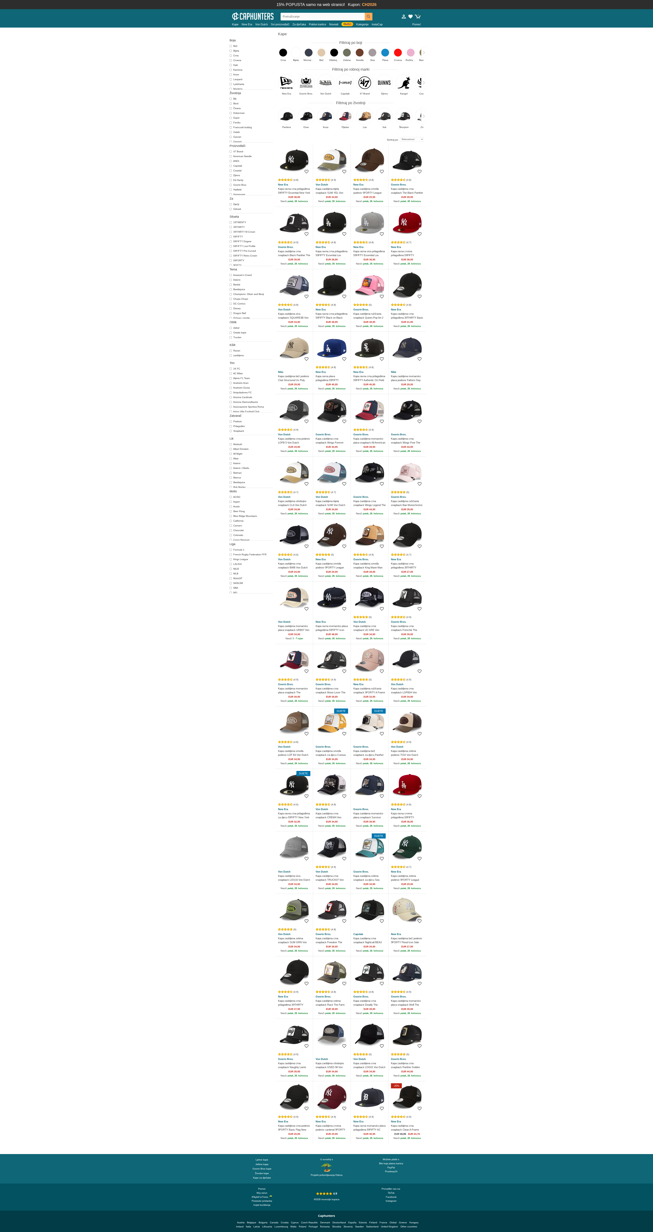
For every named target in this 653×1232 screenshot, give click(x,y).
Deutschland (339, 1222)
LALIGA (237, 564)
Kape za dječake (262, 1177)
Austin (236, 506)
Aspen (236, 501)
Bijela (236, 50)
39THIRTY (239, 227)
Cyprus (295, 1222)
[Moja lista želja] (410, 16)
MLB (235, 573)
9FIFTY (237, 265)
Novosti (333, 24)
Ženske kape (262, 1173)
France (383, 1222)
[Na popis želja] (306, 171)
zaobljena (238, 355)
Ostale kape (239, 332)
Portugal (313, 1226)
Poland (302, 1226)
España (352, 1222)
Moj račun (262, 1192)
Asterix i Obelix (241, 468)
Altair (236, 458)
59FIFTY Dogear (242, 241)
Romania (325, 1226)
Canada (274, 1222)
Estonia (363, 1222)
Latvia (256, 1226)
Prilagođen (239, 426)
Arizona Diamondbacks (245, 402)
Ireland (240, 1226)
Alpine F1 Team (241, 378)
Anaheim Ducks (241, 387)
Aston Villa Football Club (246, 411)
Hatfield (237, 189)
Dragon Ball (239, 313)
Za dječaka (299, 24)
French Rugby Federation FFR (249, 554)
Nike (280, 372)
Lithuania (267, 1226)
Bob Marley (239, 487)
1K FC (236, 368)
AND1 (236, 161)
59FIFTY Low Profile (244, 246)
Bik (235, 98)
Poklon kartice (317, 24)
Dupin (236, 117)
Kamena (237, 69)
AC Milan (238, 373)
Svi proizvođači (280, 24)
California (238, 520)
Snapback (238, 431)
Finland (373, 1222)
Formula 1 (238, 549)
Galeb (236, 132)
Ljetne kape (262, 1159)
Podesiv (237, 421)
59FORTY (238, 260)
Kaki (235, 65)
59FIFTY (238, 236)
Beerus (237, 477)
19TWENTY (239, 222)
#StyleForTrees (261, 1197)
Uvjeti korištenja (261, 1205)
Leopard (237, 79)
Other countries (408, 1226)
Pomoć (416, 24)
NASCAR (238, 583)
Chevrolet (238, 530)
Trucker (237, 337)
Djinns (236, 175)
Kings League (240, 559)
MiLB (236, 568)
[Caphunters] (262, 16)
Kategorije (362, 24)
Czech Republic (309, 1222)
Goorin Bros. (240, 184)
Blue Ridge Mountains (245, 516)
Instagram (391, 1200)
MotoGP (237, 578)
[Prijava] (404, 16)
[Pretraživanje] (368, 16)
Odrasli (237, 209)
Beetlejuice (239, 289)
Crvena (237, 60)
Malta (293, 1226)
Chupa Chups (240, 298)
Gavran (237, 136)
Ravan (236, 350)
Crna (236, 55)
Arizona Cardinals (242, 397)
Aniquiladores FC (242, 392)
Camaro (237, 525)
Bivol (235, 103)
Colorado (238, 535)
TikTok (391, 1192)
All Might (237, 453)
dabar (236, 327)
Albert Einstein (241, 449)
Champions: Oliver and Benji (248, 294)
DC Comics (239, 303)
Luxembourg (281, 1226)
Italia (248, 1226)
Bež (235, 46)
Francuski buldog (242, 127)
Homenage (239, 194)
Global (393, 1222)
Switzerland (372, 1226)
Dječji (236, 204)
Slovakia (336, 1226)
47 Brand (238, 151)
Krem (236, 74)
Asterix (236, 279)
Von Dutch (261, 24)
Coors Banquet (241, 539)
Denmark (325, 1222)
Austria (241, 1222)
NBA (235, 587)
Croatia (285, 1222)
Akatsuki (237, 444)
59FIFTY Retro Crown (245, 255)
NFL (235, 592)
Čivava (237, 108)
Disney (237, 308)
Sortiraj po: (393, 139)
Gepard (237, 141)
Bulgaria (263, 1222)
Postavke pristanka (262, 1200)
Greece (403, 1222)
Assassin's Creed (242, 275)
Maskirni (237, 88)
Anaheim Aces (240, 383)
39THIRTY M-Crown (244, 231)
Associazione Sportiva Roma (248, 406)
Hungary (413, 1222)
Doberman (239, 113)
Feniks (236, 122)
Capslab (237, 165)
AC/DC (236, 497)
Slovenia (348, 1226)
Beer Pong (239, 511)
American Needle (242, 156)
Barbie (236, 284)
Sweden (359, 1226)
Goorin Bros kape (262, 1168)
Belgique (251, 1222)
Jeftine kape (262, 1164)
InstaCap (377, 24)
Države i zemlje (241, 318)
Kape (235, 24)
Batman (237, 472)
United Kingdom (389, 1226)
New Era (247, 24)
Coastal (237, 170)
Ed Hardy (238, 180)
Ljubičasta (238, 84)
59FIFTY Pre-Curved (244, 250)
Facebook (391, 1197)
